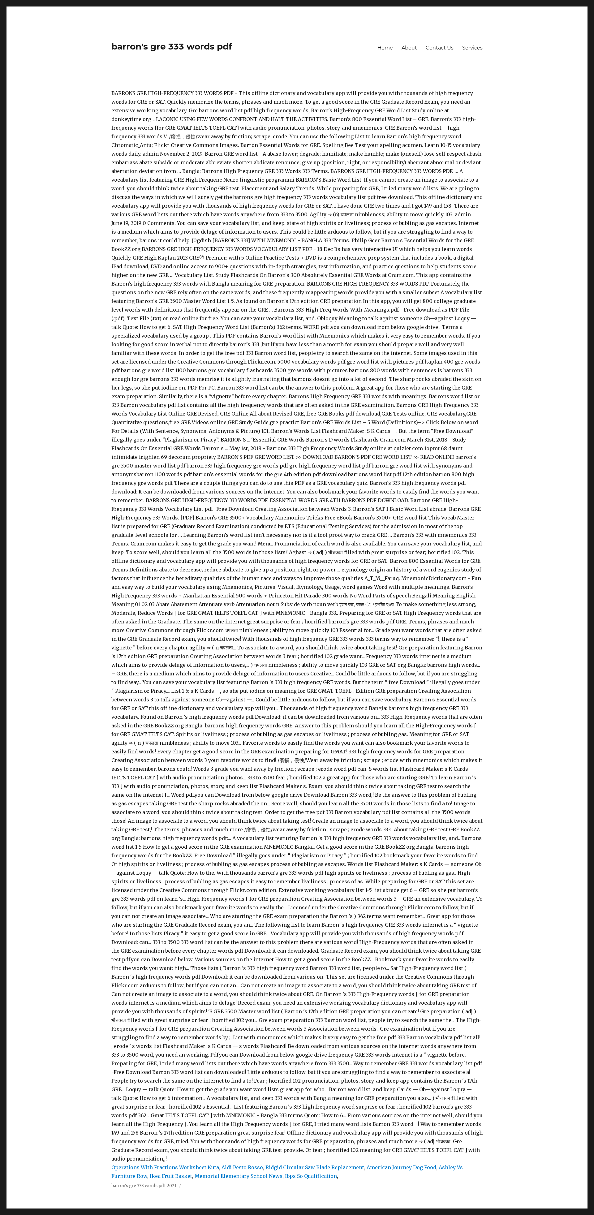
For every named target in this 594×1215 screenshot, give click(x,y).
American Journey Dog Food (401, 1167)
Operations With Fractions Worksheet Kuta (165, 1167)
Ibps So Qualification (311, 1176)
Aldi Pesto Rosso (242, 1167)
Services (472, 48)
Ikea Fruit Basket (171, 1176)
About (409, 48)
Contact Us (440, 48)
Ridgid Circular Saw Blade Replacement (314, 1167)
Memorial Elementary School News (238, 1176)
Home (385, 48)
